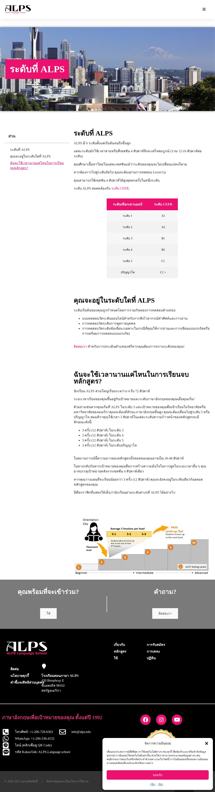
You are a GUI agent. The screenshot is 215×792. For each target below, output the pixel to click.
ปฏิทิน (151, 658)
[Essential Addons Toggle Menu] (204, 9)
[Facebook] (145, 720)
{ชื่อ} (153, 784)
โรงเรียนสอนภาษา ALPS (60, 675)
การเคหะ (153, 651)
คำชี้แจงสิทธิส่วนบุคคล (27, 682)
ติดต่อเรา (80, 346)
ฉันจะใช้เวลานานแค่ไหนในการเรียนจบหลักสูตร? (37, 165)
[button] (207, 743)
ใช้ (48, 613)
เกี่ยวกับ (119, 644)
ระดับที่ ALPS (20, 149)
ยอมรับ (158, 775)
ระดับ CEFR (120, 188)
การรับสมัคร (156, 644)
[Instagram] (161, 720)
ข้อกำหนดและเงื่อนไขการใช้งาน (67, 781)
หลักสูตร (120, 651)
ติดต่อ (14, 669)
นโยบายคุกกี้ (19, 675)
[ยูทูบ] (177, 720)
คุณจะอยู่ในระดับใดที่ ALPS (30, 156)
